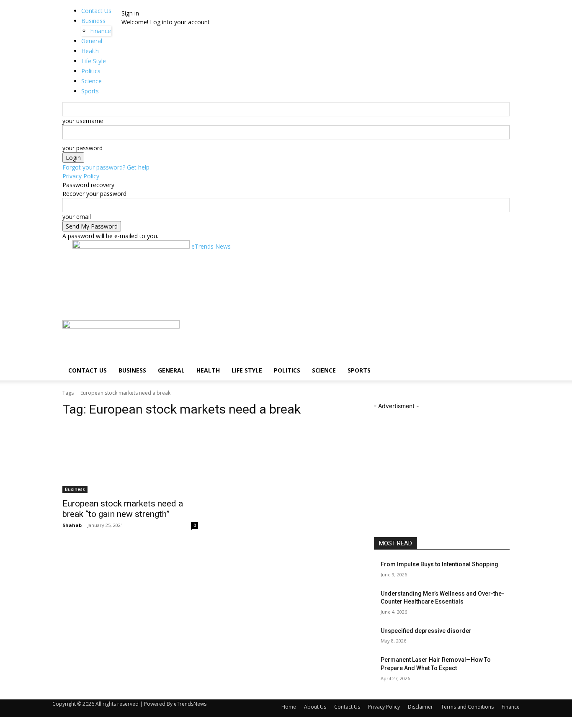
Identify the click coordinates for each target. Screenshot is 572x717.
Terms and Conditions (467, 706)
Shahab (72, 525)
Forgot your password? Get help (105, 167)
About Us (315, 706)
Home (288, 706)
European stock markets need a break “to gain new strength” (122, 509)
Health (208, 370)
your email (76, 217)
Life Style (247, 370)
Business (93, 21)
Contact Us (96, 11)
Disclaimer (420, 706)
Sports (359, 370)
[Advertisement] (224, 299)
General (171, 370)
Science (324, 370)
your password (82, 148)
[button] (500, 331)
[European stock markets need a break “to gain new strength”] (130, 459)
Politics (287, 370)
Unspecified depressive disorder (426, 630)
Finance (511, 706)
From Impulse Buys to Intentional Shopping (439, 564)
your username (82, 121)
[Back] (144, 4)
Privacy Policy (80, 176)
